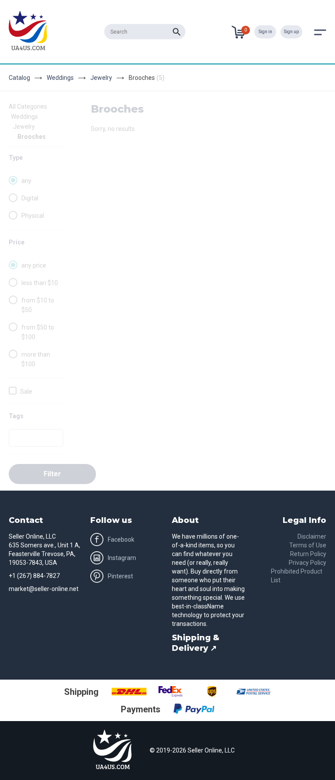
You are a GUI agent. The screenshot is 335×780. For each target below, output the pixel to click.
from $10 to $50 (37, 305)
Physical (32, 215)
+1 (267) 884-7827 (34, 575)
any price (33, 265)
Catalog (19, 77)
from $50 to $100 (37, 332)
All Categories (28, 106)
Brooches (31, 136)
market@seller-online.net (44, 588)
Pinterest (120, 576)
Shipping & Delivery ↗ (195, 643)
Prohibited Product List (296, 576)
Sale (26, 391)
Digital (29, 198)
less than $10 (39, 282)
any (26, 180)
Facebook (121, 539)
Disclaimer (311, 536)
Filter (52, 474)
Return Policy (308, 553)
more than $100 (35, 359)
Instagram (122, 557)
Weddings (60, 77)
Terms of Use (307, 545)
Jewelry (101, 77)
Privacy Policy (307, 562)
